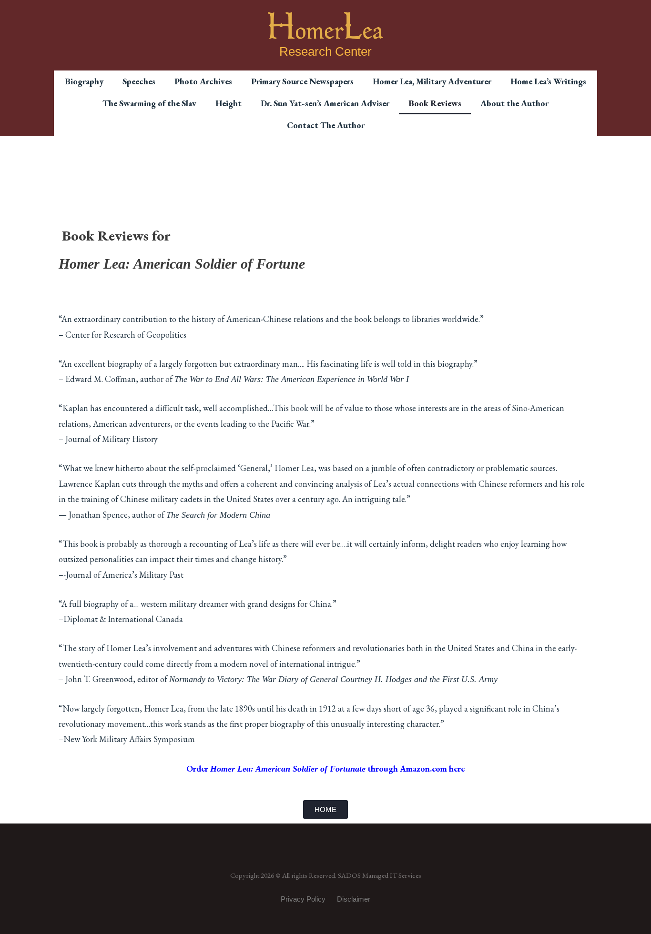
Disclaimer (353, 899)
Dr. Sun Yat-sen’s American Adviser (325, 103)
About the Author (514, 103)
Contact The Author (326, 125)
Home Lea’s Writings (548, 81)
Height (228, 103)
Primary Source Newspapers (302, 81)
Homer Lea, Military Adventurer (432, 81)
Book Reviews (434, 103)
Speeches (138, 81)
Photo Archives (203, 81)
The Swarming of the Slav (149, 103)
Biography (84, 81)
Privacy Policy (303, 899)
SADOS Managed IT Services (379, 875)
